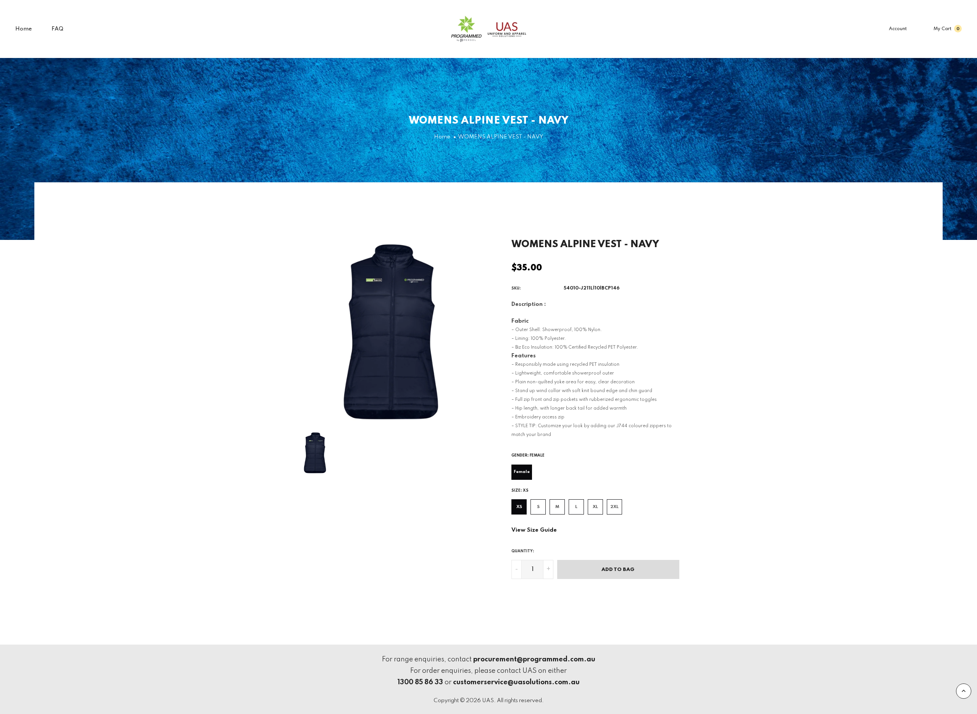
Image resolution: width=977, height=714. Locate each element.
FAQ (57, 29)
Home (23, 29)
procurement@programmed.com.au (534, 659)
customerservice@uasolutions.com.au (516, 682)
